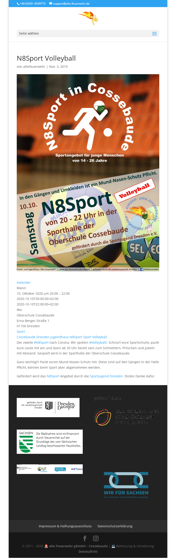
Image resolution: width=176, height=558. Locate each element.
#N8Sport (41, 342)
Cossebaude (26, 337)
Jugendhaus (59, 337)
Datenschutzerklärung (115, 526)
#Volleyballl (98, 342)
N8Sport (76, 337)
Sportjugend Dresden (106, 376)
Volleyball (99, 337)
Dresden (43, 337)
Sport (21, 331)
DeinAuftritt (88, 551)
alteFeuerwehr (34, 66)
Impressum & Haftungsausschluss (65, 526)
